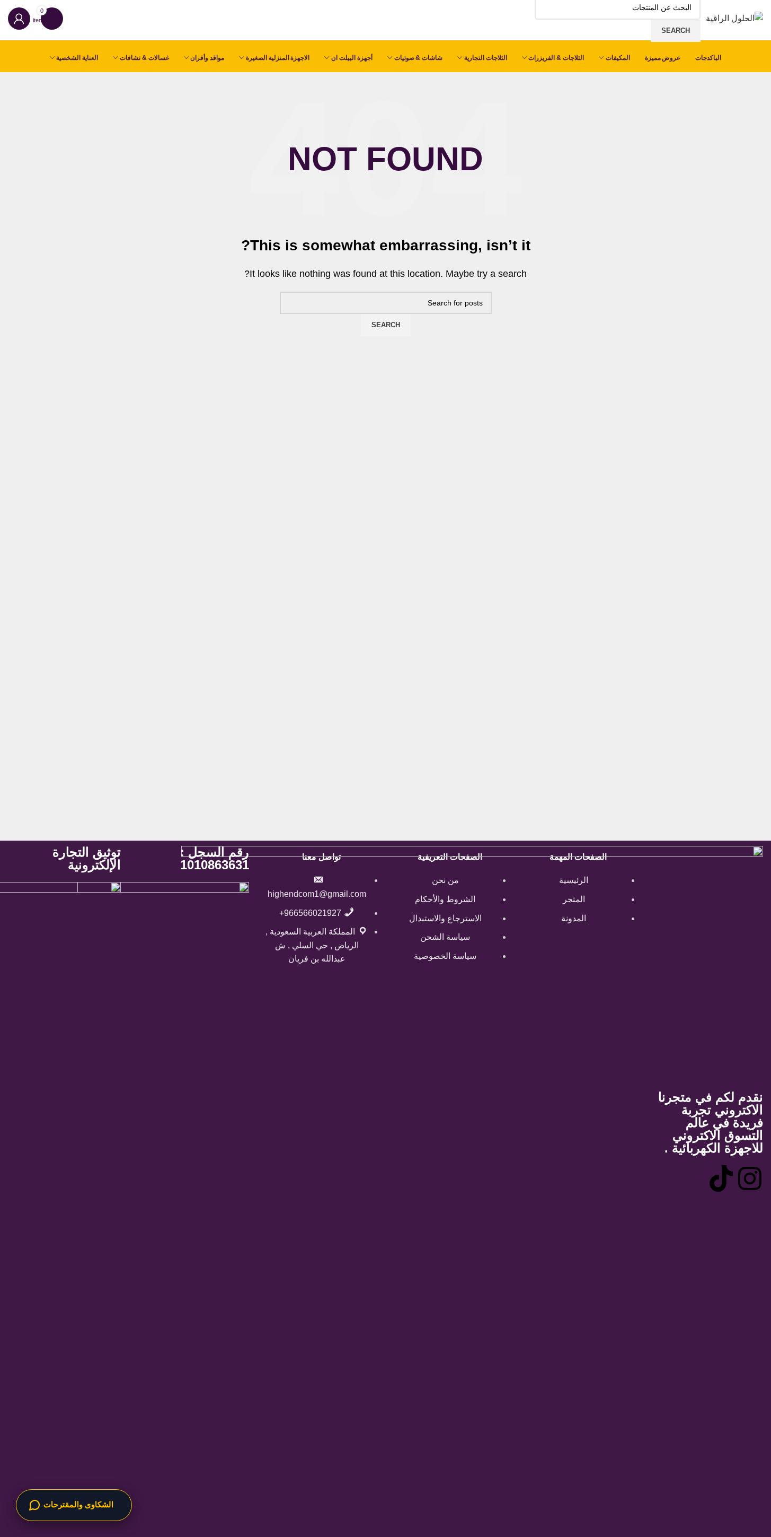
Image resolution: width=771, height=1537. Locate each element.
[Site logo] (734, 17)
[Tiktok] (721, 1178)
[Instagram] (750, 1178)
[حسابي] (19, 18)
